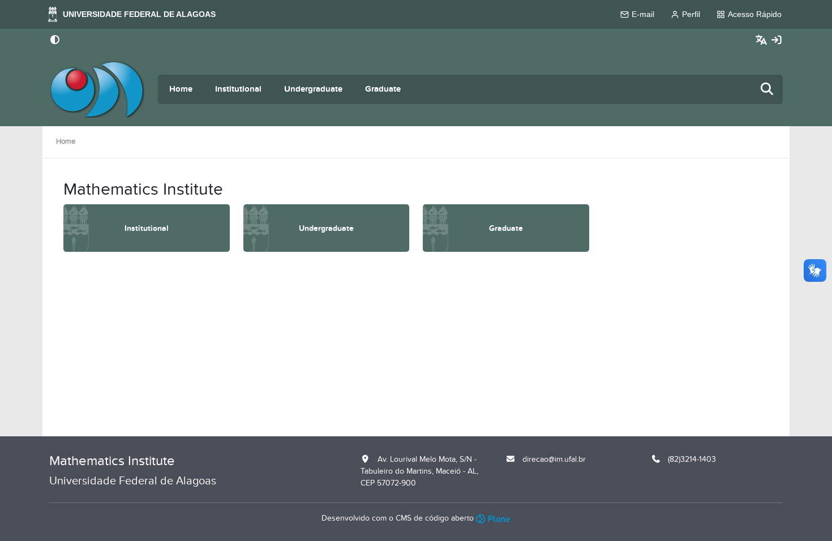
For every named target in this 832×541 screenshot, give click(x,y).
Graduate (383, 89)
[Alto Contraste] (55, 40)
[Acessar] (776, 40)
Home (180, 89)
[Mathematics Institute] (96, 89)
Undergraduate (313, 89)
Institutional (238, 89)
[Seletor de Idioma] (762, 40)
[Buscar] (767, 90)
